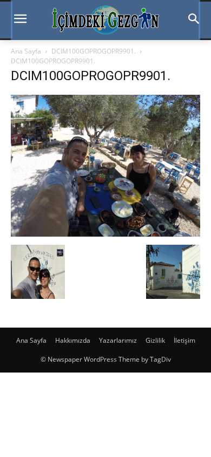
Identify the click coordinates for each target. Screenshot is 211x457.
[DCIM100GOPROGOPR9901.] (105, 233)
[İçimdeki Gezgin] (105, 20)
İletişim (184, 340)
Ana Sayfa (26, 51)
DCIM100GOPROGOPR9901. (93, 51)
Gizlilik (155, 340)
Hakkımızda (72, 340)
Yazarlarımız (118, 340)
